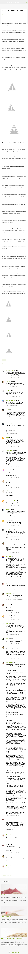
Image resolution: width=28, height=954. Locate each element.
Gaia (7, 819)
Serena (7, 409)
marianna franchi (10, 370)
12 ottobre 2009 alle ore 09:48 (13, 377)
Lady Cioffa (8, 529)
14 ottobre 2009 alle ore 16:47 (13, 852)
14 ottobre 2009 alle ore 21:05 (13, 872)
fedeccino (8, 556)
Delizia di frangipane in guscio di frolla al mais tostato (12, 938)
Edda (7, 638)
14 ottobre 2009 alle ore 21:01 (13, 862)
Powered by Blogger (15, 952)
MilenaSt (8, 623)
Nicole (7, 583)
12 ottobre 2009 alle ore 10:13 (13, 405)
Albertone (8, 646)
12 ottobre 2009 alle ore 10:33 (13, 466)
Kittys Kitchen (9, 450)
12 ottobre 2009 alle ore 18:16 (13, 612)
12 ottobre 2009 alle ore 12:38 (13, 525)
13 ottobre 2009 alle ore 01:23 (13, 658)
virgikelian (8, 593)
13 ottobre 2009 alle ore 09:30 (13, 815)
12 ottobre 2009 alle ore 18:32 (13, 619)
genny (7, 437)
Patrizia (8, 509)
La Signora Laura (10, 490)
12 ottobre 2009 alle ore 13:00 (13, 539)
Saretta (7, 543)
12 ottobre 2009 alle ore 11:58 (13, 517)
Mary (7, 520)
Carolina (8, 481)
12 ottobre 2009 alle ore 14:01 (13, 580)
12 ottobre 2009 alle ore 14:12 (13, 601)
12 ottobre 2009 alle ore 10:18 (13, 433)
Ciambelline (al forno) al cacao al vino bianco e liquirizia (13, 894)
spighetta (8, 381)
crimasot (8, 390)
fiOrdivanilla (9, 662)
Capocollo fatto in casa (6, 916)
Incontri (4, 360)
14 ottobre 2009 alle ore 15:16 (13, 841)
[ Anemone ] (9, 423)
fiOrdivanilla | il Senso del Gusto (11, 2)
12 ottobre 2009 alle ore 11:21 (13, 487)
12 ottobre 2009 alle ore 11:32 (13, 505)
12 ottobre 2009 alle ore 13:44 (13, 552)
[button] (2, 15)
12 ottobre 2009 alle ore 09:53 (13, 386)
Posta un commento (7, 875)
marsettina (8, 615)
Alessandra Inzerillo (10, 500)
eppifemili (8, 469)
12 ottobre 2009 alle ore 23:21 (13, 643)
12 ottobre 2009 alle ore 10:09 (13, 396)
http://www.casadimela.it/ (10, 34)
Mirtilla (7, 604)
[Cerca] (26, 2)
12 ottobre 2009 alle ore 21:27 (13, 634)
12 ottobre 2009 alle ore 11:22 (13, 497)
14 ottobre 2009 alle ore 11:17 (13, 831)
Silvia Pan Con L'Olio (10, 400)
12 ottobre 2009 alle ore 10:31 (13, 446)
